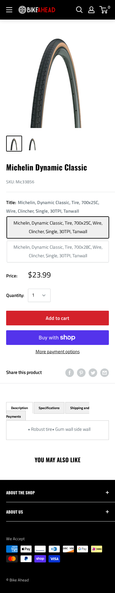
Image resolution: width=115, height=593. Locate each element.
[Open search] (79, 9)
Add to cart (57, 318)
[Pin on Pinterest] (81, 372)
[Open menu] (9, 9)
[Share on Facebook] (69, 372)
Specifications (49, 407)
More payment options (58, 351)
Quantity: (15, 295)
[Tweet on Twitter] (93, 372)
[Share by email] (104, 372)
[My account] (91, 9)
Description (19, 407)
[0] (104, 9)
